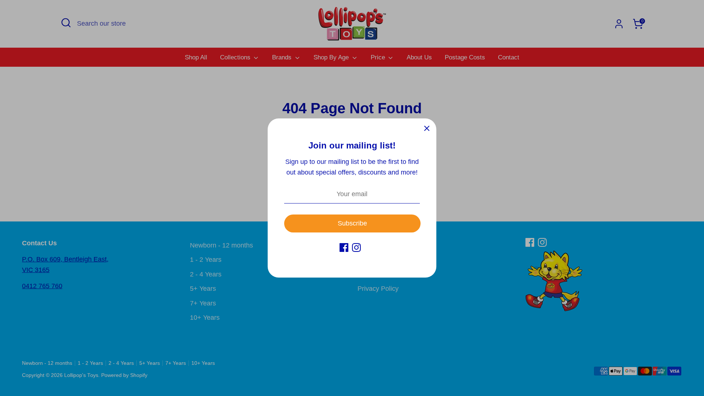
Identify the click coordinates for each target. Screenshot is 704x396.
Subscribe (352, 223)
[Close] (427, 128)
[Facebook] (344, 247)
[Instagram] (356, 247)
